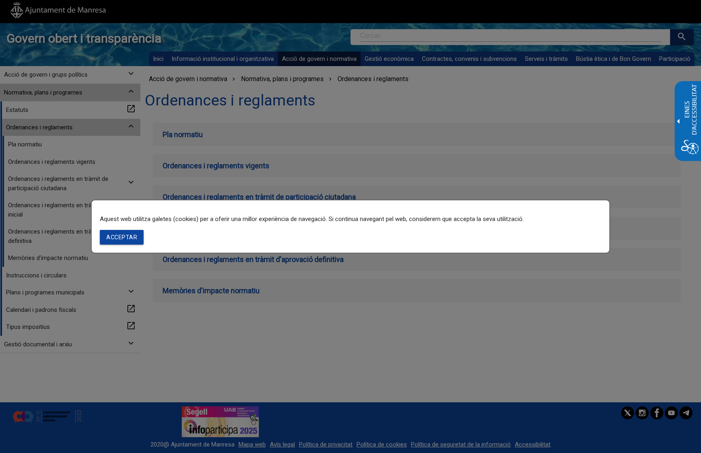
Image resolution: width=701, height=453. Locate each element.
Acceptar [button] (121, 237)
